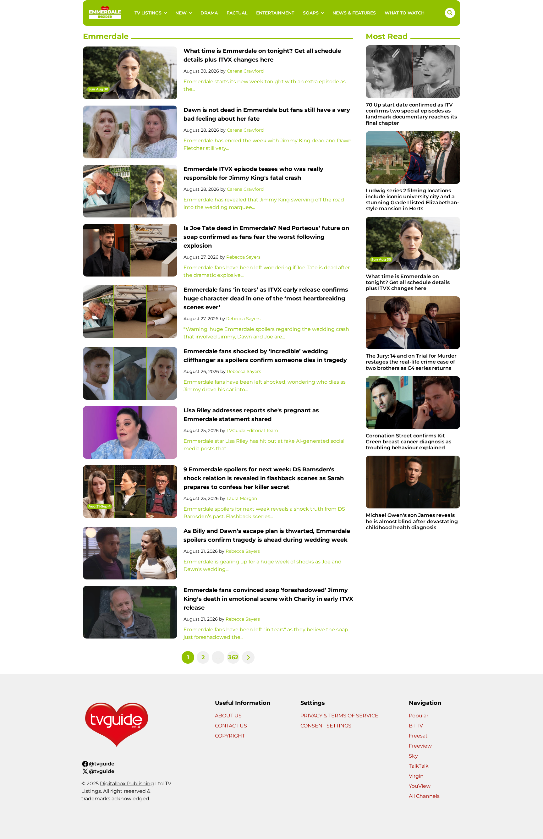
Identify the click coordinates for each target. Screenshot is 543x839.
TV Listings (148, 13)
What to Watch (405, 13)
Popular (418, 716)
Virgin (416, 776)
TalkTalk (419, 766)
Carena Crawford (245, 71)
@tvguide (101, 764)
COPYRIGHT (230, 736)
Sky (413, 756)
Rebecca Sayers (243, 257)
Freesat (418, 736)
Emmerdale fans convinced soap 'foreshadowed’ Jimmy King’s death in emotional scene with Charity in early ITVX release (268, 599)
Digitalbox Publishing (127, 784)
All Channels (424, 796)
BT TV (416, 726)
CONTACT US (231, 726)
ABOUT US (228, 716)
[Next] (248, 657)
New (181, 13)
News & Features (354, 13)
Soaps (311, 13)
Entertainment (275, 13)
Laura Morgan (242, 498)
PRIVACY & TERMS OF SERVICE (339, 716)
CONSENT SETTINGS (325, 726)
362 (233, 657)
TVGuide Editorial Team (252, 430)
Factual (237, 13)
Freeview (420, 746)
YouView (420, 786)
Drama (209, 13)
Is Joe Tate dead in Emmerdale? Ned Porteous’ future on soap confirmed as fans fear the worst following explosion (266, 237)
